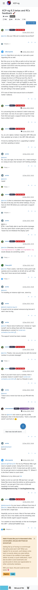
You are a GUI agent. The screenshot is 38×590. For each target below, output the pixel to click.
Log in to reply (31, 23)
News (13, 16)
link (21, 476)
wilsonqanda (9, 51)
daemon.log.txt (12, 307)
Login (12, 574)
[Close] (34, 538)
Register (6, 574)
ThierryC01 (8, 265)
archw (7, 154)
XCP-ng (16, 3)
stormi (7, 30)
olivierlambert (9, 408)
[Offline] (3, 30)
